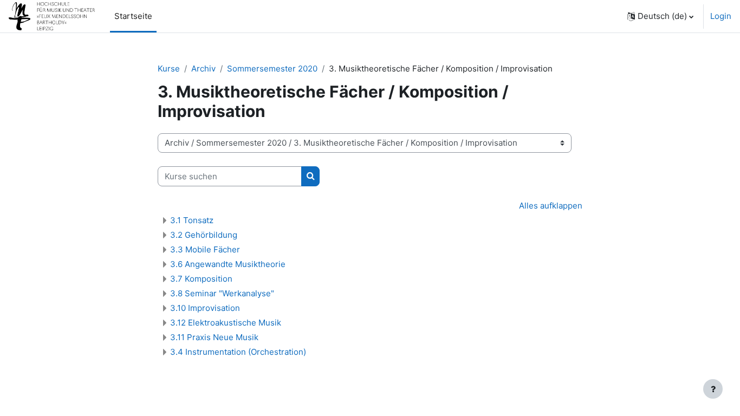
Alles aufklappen (550, 205)
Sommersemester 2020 (272, 68)
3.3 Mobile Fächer (205, 249)
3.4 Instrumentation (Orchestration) (238, 352)
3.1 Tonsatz (191, 220)
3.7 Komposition (201, 279)
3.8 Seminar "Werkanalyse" (222, 293)
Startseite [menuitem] (133, 16)
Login (720, 16)
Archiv (203, 68)
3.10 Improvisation (205, 308)
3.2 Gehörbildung (203, 235)
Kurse (169, 68)
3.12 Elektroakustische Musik (225, 322)
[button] (660, 16)
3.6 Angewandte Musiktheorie (227, 264)
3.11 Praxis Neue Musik (214, 337)
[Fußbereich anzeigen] (713, 389)
